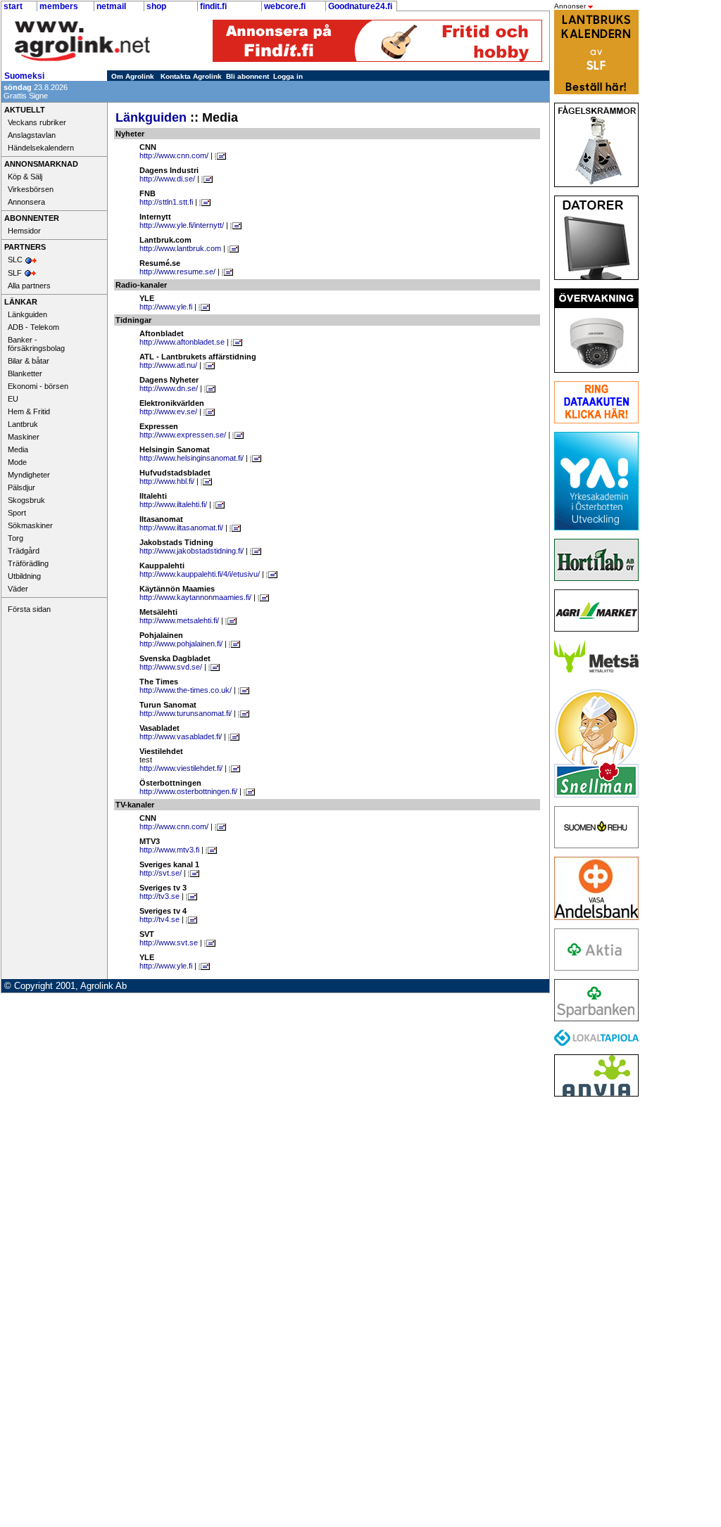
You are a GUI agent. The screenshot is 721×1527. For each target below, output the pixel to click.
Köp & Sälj (25, 176)
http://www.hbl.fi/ (166, 481)
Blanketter (25, 373)
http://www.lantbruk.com (180, 248)
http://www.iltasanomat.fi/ (181, 527)
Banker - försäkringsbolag (36, 344)
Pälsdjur (21, 487)
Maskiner (23, 437)
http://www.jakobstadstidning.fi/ (191, 551)
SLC (15, 259)
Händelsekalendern (41, 147)
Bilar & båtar (28, 361)
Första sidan (29, 609)
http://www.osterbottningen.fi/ (188, 791)
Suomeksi (24, 76)
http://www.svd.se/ (170, 667)
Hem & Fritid (29, 411)
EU (13, 399)
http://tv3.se (159, 896)
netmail (111, 6)
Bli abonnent (247, 76)
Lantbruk (23, 424)
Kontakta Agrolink (191, 76)
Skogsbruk (26, 500)
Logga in (288, 76)
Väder (18, 588)
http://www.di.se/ (167, 178)
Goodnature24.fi (360, 6)
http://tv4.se (159, 919)
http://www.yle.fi (165, 306)
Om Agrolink (132, 76)
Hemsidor (24, 230)
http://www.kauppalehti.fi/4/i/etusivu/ (199, 574)
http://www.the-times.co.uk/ (185, 690)
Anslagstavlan (32, 135)
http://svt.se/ (160, 873)
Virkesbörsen (31, 189)
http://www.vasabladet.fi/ (180, 736)
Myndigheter (29, 475)
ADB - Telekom (33, 327)
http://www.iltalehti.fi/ (173, 504)
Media (18, 449)
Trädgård (23, 551)
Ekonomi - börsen (38, 386)
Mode (17, 462)
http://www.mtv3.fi (169, 849)
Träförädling (28, 563)
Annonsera (26, 202)
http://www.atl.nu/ (168, 365)
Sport (17, 513)
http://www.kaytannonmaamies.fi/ (195, 597)
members (58, 6)
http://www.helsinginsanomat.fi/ (191, 458)
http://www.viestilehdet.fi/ (180, 768)
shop (156, 6)
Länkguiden (27, 314)
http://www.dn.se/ (168, 388)
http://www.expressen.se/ (182, 434)
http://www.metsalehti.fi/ (179, 620)
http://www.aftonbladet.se (182, 342)
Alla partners (29, 285)
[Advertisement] (593, 1316)
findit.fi (213, 6)
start (13, 6)
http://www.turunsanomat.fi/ (185, 713)
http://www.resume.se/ (177, 271)
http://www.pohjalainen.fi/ (180, 643)
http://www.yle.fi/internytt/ (181, 225)
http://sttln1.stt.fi (166, 202)
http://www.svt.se (168, 942)
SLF (15, 273)
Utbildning (24, 576)
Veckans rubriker (37, 122)
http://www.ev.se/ (168, 411)
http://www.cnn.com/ (173, 155)
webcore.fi (285, 6)
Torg (15, 538)
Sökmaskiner (30, 525)
